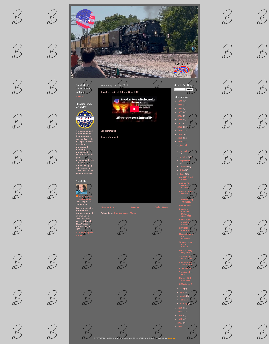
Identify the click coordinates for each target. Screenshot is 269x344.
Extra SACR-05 (186, 268)
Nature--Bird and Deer (185, 279)
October (184, 157)
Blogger (171, 338)
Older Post (161, 207)
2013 (180, 312)
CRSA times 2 (185, 284)
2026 (180, 101)
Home (135, 207)
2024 (180, 109)
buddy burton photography (85, 197)
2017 (180, 134)
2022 (180, 116)
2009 (180, 327)
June (182, 174)
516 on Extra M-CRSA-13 (185, 257)
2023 (180, 112)
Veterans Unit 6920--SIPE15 (185, 244)
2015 (180, 142)
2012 (180, 316)
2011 (180, 319)
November (184, 151)
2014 (180, 308)
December (184, 145)
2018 (180, 131)
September (185, 161)
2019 (180, 127)
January (184, 303)
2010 (180, 323)
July (182, 170)
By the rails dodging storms (184, 222)
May (182, 289)
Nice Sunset (185, 206)
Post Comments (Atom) (125, 213)
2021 (180, 120)
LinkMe (79, 96)
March (183, 296)
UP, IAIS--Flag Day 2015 (185, 252)
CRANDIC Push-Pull (185, 229)
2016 (180, 138)
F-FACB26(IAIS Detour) (186, 192)
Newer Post (108, 207)
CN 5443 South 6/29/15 (186, 178)
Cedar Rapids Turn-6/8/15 (185, 263)
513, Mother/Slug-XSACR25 (186, 199)
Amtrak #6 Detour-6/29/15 (184, 185)
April (182, 292)
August (183, 167)
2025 (180, 105)
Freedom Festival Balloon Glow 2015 (185, 212)
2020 (180, 123)
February (184, 300)
